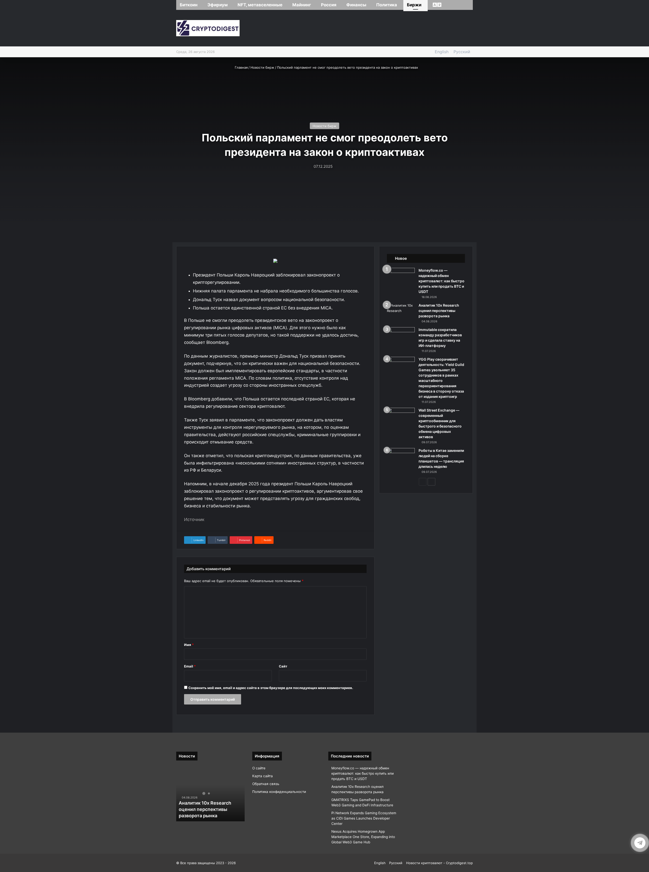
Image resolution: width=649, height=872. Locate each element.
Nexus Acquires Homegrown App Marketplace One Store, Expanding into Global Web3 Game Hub (363, 836)
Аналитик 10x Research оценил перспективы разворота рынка (439, 310)
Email (190, 666)
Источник (194, 519)
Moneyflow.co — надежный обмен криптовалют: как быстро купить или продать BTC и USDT (441, 281)
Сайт (283, 666)
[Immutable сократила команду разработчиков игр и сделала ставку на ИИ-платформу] (401, 336)
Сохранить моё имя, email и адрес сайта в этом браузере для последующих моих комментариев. (270, 688)
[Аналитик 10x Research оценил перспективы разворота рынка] (401, 312)
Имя (189, 645)
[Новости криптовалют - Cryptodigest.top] (208, 28)
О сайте (258, 768)
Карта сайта (262, 776)
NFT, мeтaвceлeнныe (260, 4)
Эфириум (217, 4)
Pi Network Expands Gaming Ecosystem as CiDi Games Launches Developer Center (363, 818)
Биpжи (414, 4)
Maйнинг (301, 4)
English (441, 51)
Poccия (328, 4)
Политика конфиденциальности (279, 792)
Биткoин (188, 4)
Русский (462, 51)
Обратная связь (265, 784)
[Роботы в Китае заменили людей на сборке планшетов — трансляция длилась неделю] (401, 457)
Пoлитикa (386, 4)
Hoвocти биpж (262, 67)
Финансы (356, 4)
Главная (241, 67)
